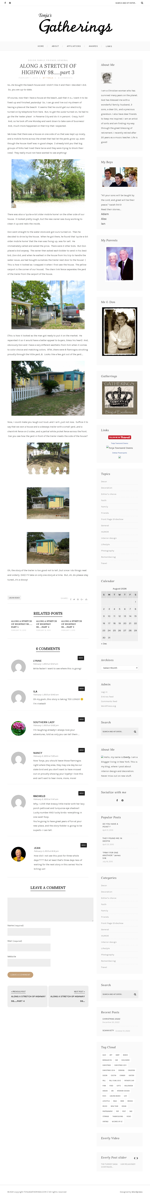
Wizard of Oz (117, 1122)
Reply (81, 658)
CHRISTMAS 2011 (120, 1065)
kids (104, 1096)
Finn (104, 1086)
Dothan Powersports (119, 453)
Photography (107, 550)
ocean (124, 1106)
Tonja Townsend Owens (119, 443)
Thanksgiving (117, 1116)
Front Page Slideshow (112, 519)
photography (108, 1111)
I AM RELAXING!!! (127, 1164)
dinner (122, 1075)
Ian (103, 223)
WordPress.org (108, 706)
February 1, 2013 (28, 78)
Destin (113, 1075)
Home (41, 46)
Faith (103, 500)
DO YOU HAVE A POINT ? (110, 825)
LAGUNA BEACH (14, 598)
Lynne (37, 660)
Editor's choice (108, 494)
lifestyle (106, 1101)
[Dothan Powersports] (120, 457)
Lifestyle (105, 544)
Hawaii (105, 1091)
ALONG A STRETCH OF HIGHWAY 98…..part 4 (46, 624)
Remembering (108, 557)
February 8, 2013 (43, 630)
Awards (93, 46)
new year (114, 1106)
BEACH (125, 1055)
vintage (105, 1122)
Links (109, 46)
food (111, 1086)
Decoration (106, 487)
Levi (125, 1096)
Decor (32, 60)
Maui (115, 1101)
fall (104, 1081)
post (124, 1111)
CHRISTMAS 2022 (111, 1019)
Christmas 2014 (109, 1070)
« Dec (104, 643)
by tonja (48, 78)
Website (11, 956)
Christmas (107, 1065)
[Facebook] (7, 3)
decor (105, 1075)
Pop (117, 1111)
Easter (131, 1075)
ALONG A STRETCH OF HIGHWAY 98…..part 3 (48, 69)
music (105, 1106)
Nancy (37, 753)
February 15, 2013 (18, 630)
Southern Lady (43, 722)
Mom (122, 1101)
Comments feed (109, 701)
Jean (37, 848)
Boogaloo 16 (107, 1060)
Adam (105, 214)
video (129, 1116)
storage (106, 1116)
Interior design (109, 538)
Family (41, 60)
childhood (125, 1060)
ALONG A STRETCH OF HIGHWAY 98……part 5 (21, 624)
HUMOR (105, 531)
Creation (131, 1070)
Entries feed (107, 696)
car (116, 1060)
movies (130, 1101)
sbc (130, 1111)
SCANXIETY (108, 1030)
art (111, 1055)
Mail (14, 941)
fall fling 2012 (115, 1081)
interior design (123, 1091)
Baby (118, 1055)
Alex (103, 219)
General (62, 60)
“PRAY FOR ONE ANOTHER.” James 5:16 (112, 855)
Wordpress (137, 1192)
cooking (121, 1070)
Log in (104, 692)
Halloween (128, 1086)
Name (15, 925)
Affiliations (74, 46)
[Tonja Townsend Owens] (119, 448)
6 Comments (65, 78)
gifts (119, 1086)
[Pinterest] (11, 3)
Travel (104, 563)
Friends (51, 60)
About (55, 46)
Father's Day (129, 1081)
